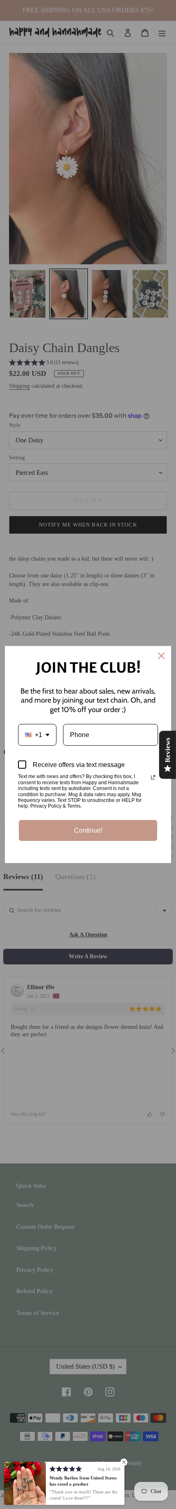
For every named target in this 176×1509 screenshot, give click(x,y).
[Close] (161, 656)
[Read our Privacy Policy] (153, 777)
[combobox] (37, 735)
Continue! (88, 830)
